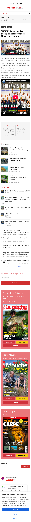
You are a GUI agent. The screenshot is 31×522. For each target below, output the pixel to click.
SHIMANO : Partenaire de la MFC (17, 191)
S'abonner (22, 342)
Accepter (15, 509)
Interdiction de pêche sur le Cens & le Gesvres (16, 246)
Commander (21, 455)
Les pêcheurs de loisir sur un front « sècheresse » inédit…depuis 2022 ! (16, 231)
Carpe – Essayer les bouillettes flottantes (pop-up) (19, 150)
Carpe (3, 27)
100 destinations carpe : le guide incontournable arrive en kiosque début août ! (17, 200)
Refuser (15, 518)
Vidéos (9, 27)
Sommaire (9, 342)
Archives (15, 345)
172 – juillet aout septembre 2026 (17, 207)
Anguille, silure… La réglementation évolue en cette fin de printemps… (16, 254)
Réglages (15, 514)
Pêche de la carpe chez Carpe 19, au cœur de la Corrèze (18, 178)
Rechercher (4, 463)
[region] (15, 507)
